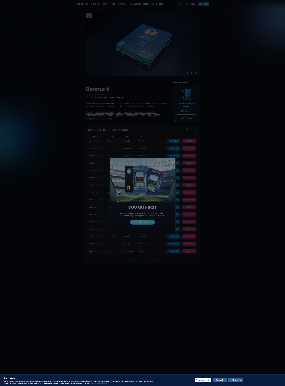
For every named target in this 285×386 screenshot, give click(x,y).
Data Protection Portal (98, 384)
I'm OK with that (235, 380)
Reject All (219, 380)
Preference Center (203, 380)
